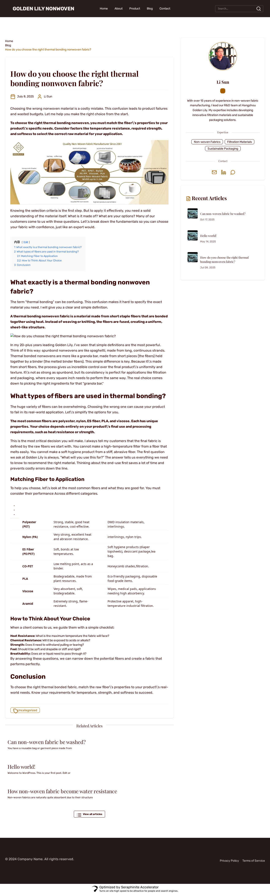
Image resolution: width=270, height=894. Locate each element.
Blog (150, 8)
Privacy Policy (229, 861)
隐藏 (25, 242)
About (119, 8)
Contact (164, 8)
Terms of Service (253, 861)
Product (134, 8)
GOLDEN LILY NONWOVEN (43, 9)
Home (104, 8)
